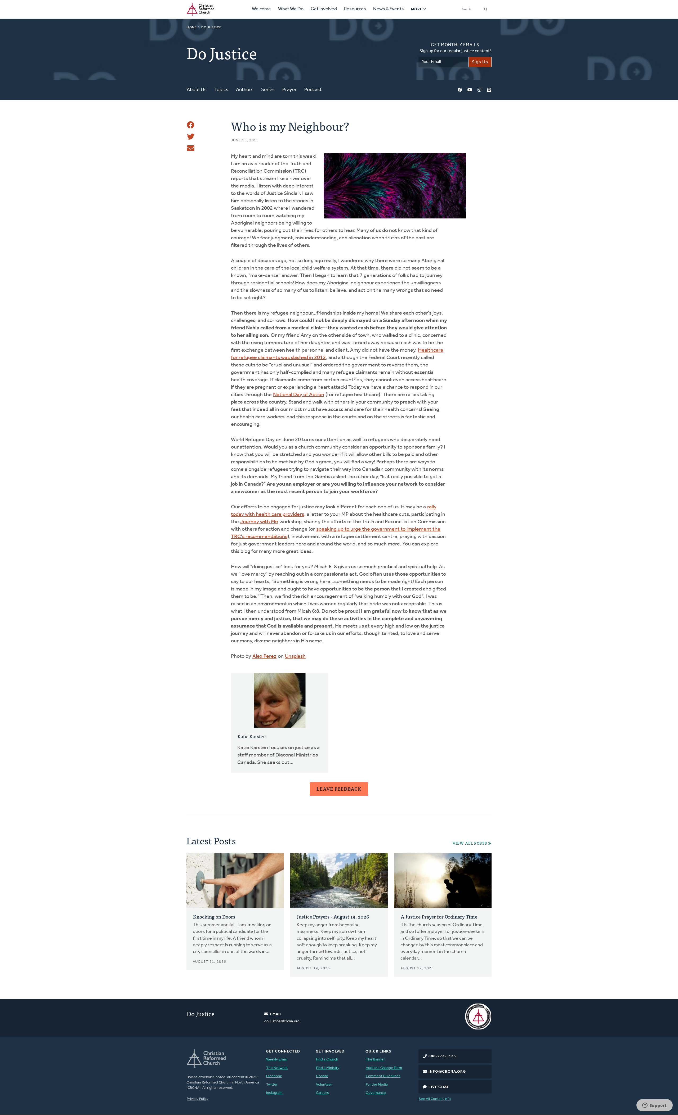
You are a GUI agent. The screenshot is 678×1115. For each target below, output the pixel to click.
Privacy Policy (197, 1099)
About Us (197, 89)
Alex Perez (264, 656)
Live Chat (439, 1087)
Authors (244, 89)
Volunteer (324, 1085)
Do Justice (211, 27)
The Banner (375, 1060)
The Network (277, 1068)
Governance (376, 1093)
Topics (221, 89)
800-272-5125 (442, 1056)
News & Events (388, 9)
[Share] (191, 125)
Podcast (313, 89)
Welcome (261, 9)
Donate (322, 1076)
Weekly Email (276, 1060)
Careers (322, 1093)
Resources (355, 9)
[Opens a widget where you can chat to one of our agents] (654, 1105)
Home (192, 27)
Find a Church (327, 1060)
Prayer (289, 89)
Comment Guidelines (383, 1076)
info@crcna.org (447, 1072)
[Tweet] (191, 136)
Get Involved (324, 9)
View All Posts (470, 843)
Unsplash (295, 656)
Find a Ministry (327, 1068)
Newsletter (489, 90)
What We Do (291, 9)
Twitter (272, 1085)
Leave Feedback (339, 788)
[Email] (191, 148)
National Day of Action (298, 394)
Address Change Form (384, 1068)
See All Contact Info (435, 1099)
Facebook (459, 90)
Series (268, 89)
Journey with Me (259, 522)
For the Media (377, 1085)
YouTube (469, 90)
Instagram (479, 90)
